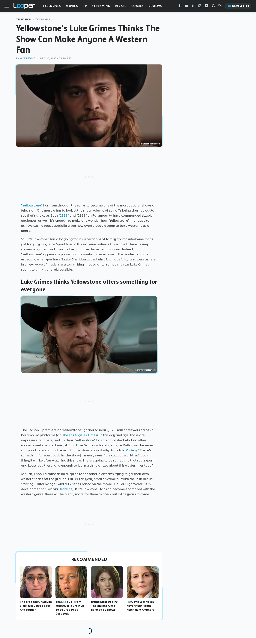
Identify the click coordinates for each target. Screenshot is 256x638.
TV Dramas (42, 19)
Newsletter (240, 5)
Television (23, 19)
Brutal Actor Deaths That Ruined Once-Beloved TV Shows (104, 606)
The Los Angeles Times (79, 435)
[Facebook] (179, 6)
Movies (72, 6)
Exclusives (52, 6)
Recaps (121, 6)
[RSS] (220, 6)
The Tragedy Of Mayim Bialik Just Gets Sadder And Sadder (36, 606)
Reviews (155, 6)
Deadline (65, 489)
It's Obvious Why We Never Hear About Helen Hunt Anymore (140, 606)
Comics (137, 6)
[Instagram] (200, 6)
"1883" (63, 215)
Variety (131, 450)
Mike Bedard (28, 58)
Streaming (101, 6)
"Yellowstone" (31, 205)
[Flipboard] (206, 6)
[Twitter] (193, 6)
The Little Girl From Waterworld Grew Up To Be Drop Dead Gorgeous (69, 607)
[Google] (213, 6)
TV (85, 6)
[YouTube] (186, 6)
